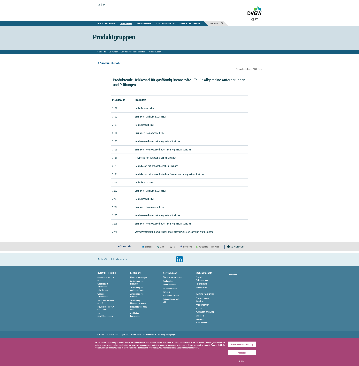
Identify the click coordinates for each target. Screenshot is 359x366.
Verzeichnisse (143, 23)
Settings (242, 361)
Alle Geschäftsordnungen (105, 314)
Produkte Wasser (169, 284)
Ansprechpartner (202, 304)
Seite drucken (237, 246)
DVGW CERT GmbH (106, 23)
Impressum (233, 274)
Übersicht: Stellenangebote (202, 278)
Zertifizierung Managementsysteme (138, 301)
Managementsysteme (171, 295)
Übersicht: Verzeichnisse (172, 277)
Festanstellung (201, 283)
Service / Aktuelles (189, 23)
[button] (147, 246)
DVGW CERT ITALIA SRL (205, 312)
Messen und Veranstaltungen (202, 321)
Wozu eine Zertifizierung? (102, 295)
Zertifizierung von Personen (136, 295)
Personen (166, 292)
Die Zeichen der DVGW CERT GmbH (105, 308)
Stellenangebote (165, 23)
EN (104, 5)
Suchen (214, 23)
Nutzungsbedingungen (167, 334)
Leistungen (126, 23)
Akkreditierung (102, 290)
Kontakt (199, 308)
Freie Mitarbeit (201, 287)
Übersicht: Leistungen (138, 277)
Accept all (242, 352)
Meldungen (200, 315)
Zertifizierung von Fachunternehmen (137, 289)
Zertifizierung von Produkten (133, 51)
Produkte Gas (168, 281)
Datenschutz (136, 334)
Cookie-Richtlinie (149, 334)
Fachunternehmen (170, 288)
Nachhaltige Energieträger (135, 314)
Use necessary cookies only (242, 344)
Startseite (101, 51)
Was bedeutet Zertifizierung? (102, 285)
